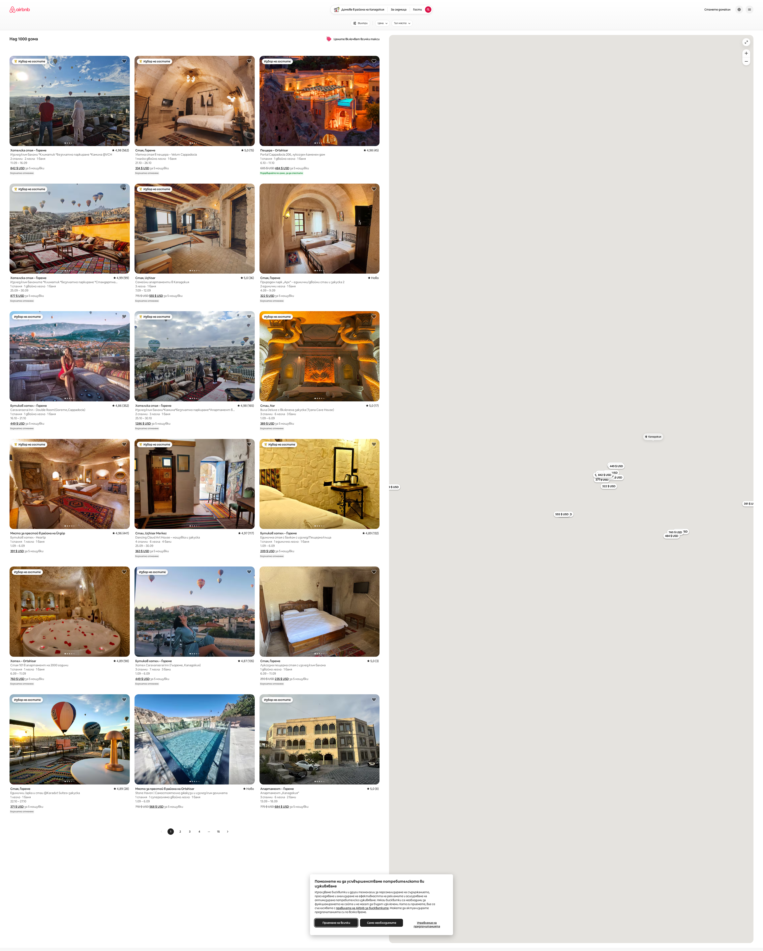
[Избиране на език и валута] (739, 10)
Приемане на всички (336, 923)
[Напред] (227, 831)
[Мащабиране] (746, 53)
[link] (161, 831)
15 (218, 831)
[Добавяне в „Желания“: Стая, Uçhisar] (249, 189)
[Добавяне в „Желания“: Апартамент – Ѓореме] (374, 699)
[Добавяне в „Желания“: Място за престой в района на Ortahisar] (249, 699)
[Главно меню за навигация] (749, 10)
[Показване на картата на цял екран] (746, 42)
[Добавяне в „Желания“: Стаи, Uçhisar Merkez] (249, 444)
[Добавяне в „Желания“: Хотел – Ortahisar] (124, 571)
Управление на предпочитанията (427, 924)
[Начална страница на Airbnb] (20, 9)
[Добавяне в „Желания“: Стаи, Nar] (374, 316)
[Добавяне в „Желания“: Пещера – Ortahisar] (374, 61)
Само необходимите (381, 923)
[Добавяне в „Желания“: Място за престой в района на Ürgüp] (124, 444)
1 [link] (170, 831)
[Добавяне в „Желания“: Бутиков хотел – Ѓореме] (124, 316)
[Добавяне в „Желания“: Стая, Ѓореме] (249, 61)
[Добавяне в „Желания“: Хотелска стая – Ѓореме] (124, 61)
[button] (17, 168)
